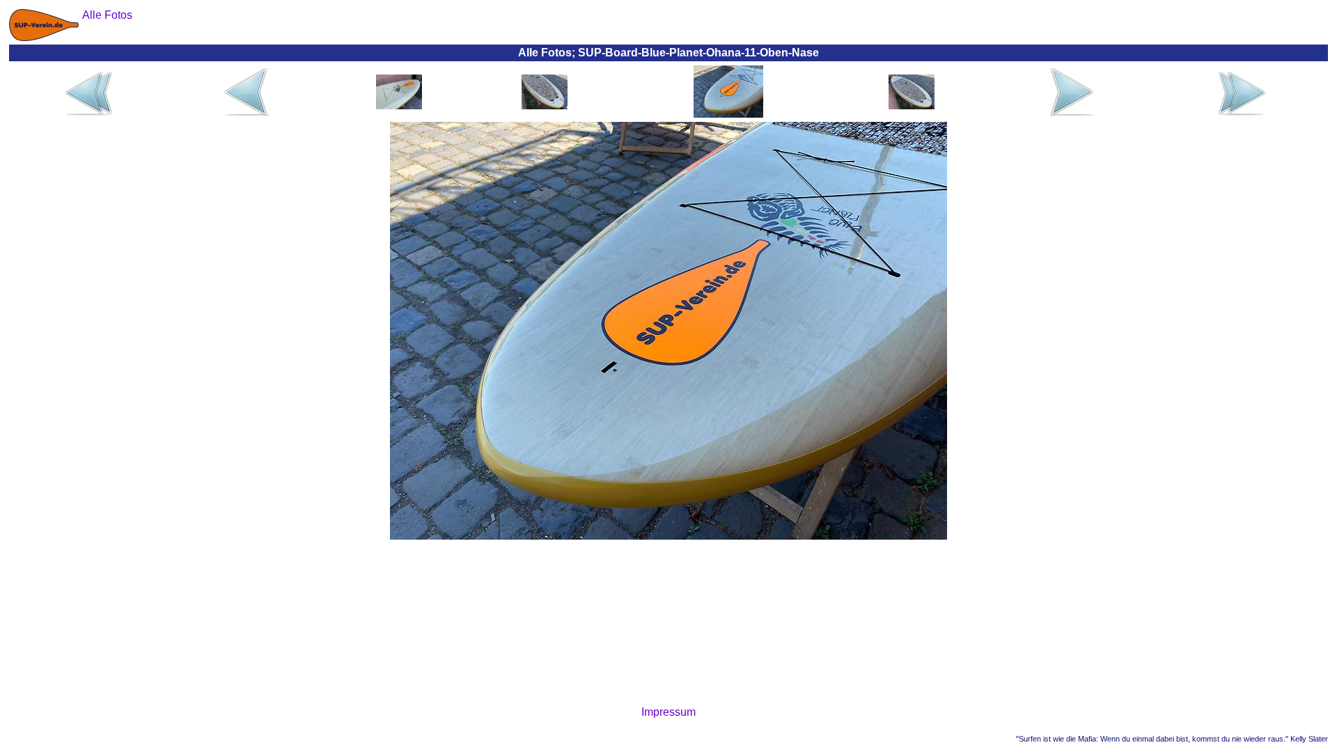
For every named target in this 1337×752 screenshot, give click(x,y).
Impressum (668, 712)
